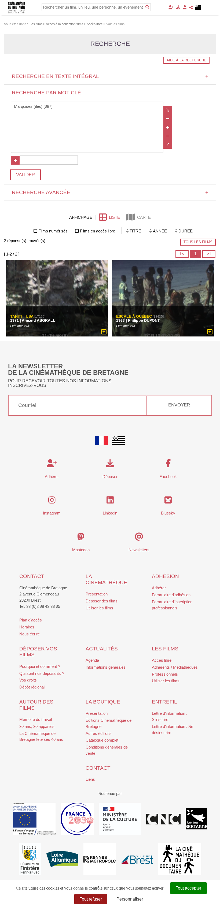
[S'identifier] (185, 7)
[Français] (101, 440)
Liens (90, 779)
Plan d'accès (30, 620)
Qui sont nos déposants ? (41, 673)
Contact (31, 576)
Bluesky (168, 513)
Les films (165, 648)
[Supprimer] (167, 118)
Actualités (102, 648)
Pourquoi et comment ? (39, 666)
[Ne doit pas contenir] (167, 136)
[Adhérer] (171, 7)
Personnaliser (129, 899)
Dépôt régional (32, 687)
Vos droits (28, 680)
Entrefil (164, 702)
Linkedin (110, 513)
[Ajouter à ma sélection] (104, 332)
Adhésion (165, 576)
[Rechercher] (147, 7)
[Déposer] (178, 7)
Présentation (97, 594)
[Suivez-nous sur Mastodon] (81, 538)
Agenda (92, 660)
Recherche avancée (110, 192)
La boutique (103, 702)
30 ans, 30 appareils (36, 726)
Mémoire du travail (35, 719)
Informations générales (106, 667)
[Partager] (191, 7)
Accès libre (161, 660)
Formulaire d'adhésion (171, 595)
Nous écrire (29, 634)
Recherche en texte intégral (110, 76)
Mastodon (81, 549)
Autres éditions (99, 733)
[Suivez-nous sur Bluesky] (168, 501)
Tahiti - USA (22, 316)
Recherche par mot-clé (110, 92)
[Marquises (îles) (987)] (87, 106)
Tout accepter (188, 888)
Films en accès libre (97, 231)
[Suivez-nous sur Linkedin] (110, 501)
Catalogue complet (102, 740)
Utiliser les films (99, 608)
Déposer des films (102, 601)
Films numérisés (53, 231)
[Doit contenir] (167, 127)
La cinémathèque (106, 579)
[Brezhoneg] (198, 7)
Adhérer (159, 588)
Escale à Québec (134, 316)
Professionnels (165, 674)
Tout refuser (91, 899)
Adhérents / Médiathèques (175, 667)
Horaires (26, 627)
